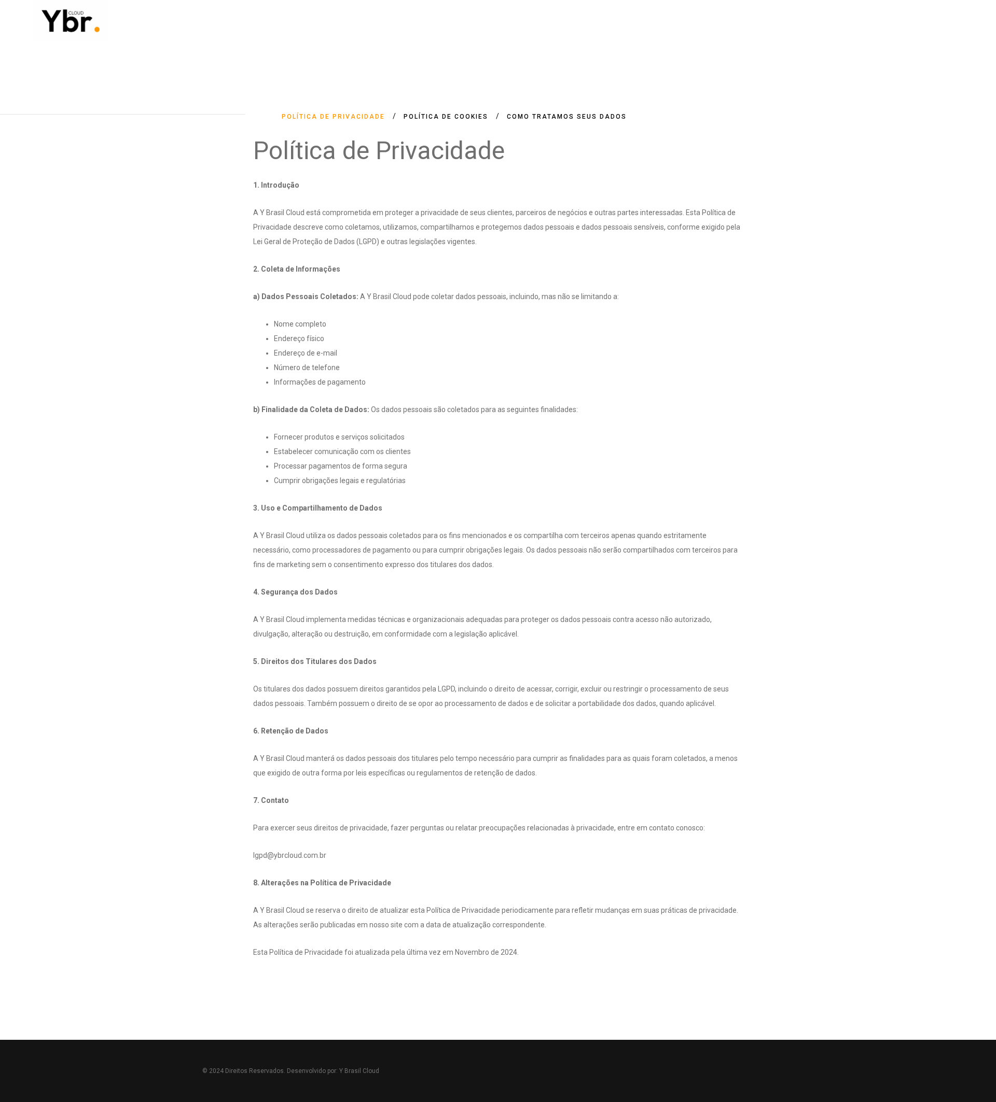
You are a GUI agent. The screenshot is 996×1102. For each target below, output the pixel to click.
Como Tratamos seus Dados (567, 116)
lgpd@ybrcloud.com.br (289, 855)
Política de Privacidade (333, 116)
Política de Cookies (446, 116)
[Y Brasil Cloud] (70, 20)
